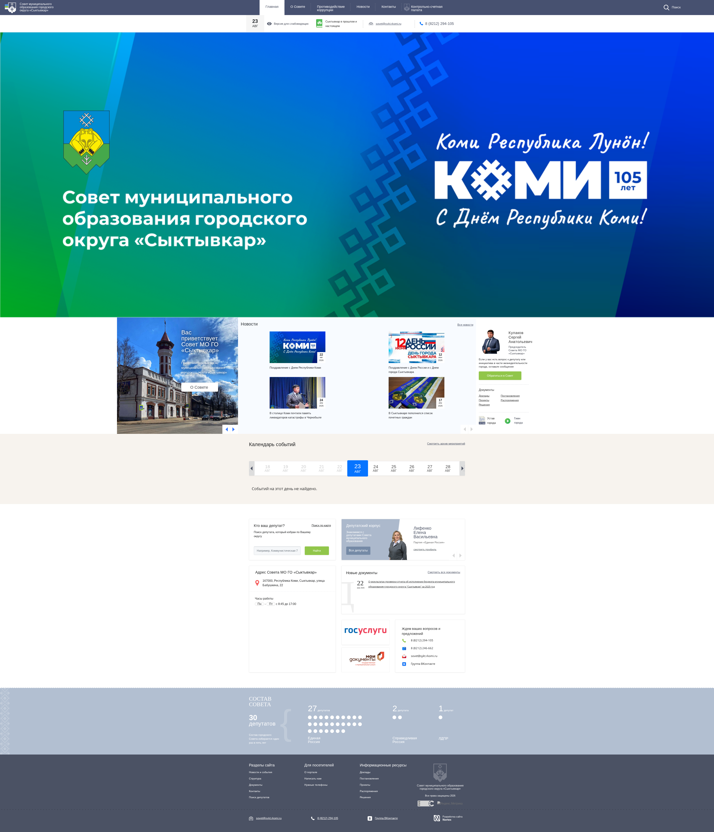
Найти (317, 550)
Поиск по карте (321, 525)
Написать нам (312, 778)
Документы (255, 784)
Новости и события (260, 772)
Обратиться (201, 381)
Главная (272, 7)
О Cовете (297, 7)
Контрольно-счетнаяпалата (427, 8)
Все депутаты (358, 550)
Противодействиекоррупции (331, 8)
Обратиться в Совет (500, 375)
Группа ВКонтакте (423, 664)
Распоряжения (510, 400)
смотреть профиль (425, 549)
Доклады (484, 395)
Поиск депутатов (259, 797)
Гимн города (518, 420)
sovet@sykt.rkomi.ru (388, 23)
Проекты (484, 400)
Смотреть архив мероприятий (446, 443)
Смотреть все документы (444, 572)
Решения (484, 404)
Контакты (389, 7)
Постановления (510, 395)
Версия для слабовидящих (291, 23)
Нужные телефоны (315, 784)
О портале (310, 772)
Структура (255, 778)
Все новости (465, 324)
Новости (363, 7)
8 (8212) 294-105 (439, 24)
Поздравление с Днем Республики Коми (295, 367)
